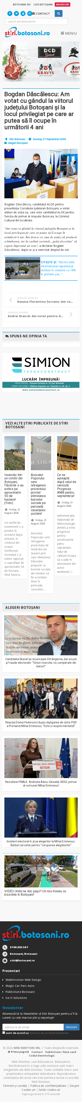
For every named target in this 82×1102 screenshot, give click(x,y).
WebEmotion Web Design (23, 980)
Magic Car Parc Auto (20, 986)
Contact (37, 1052)
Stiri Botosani (17, 139)
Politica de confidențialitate (49, 1033)
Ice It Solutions (16, 998)
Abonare (71, 1027)
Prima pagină (19, 1052)
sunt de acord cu (37, 1033)
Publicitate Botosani (20, 992)
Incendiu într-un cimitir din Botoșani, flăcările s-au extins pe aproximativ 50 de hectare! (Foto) (13, 489)
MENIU (70, 33)
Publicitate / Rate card (60, 1052)
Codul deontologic (42, 1055)
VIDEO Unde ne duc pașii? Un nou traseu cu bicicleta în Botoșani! (35, 893)
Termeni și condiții (15, 1086)
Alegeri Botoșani (18, 142)
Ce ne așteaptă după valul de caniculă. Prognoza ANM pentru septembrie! (66, 485)
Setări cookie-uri (49, 1090)
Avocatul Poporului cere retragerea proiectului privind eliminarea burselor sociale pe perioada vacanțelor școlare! (38, 494)
